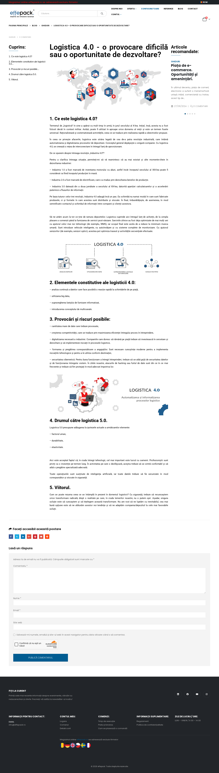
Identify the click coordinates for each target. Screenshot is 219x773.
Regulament (143, 721)
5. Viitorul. (13, 79)
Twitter (17, 536)
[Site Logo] (22, 13)
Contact (193, 8)
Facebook (11, 536)
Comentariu (20, 565)
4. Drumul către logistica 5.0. (22, 74)
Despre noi (116, 8)
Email (41, 536)
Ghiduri (12, 37)
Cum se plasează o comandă (112, 728)
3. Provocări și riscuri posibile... (24, 69)
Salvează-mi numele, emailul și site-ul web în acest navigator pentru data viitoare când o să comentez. (71, 634)
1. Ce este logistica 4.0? (20, 56)
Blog (180, 8)
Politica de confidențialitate (150, 724)
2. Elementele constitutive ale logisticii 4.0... (27, 62)
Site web (17, 622)
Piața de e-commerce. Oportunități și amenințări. (184, 72)
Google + (29, 536)
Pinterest (35, 536)
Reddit (47, 536)
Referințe (168, 8)
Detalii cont (65, 728)
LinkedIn (23, 536)
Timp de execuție (106, 721)
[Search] (102, 14)
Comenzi (64, 724)
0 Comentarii (25, 37)
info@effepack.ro (17, 724)
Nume (17, 598)
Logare (63, 721)
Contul (115, 14)
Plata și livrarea (105, 724)
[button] (185, 113)
